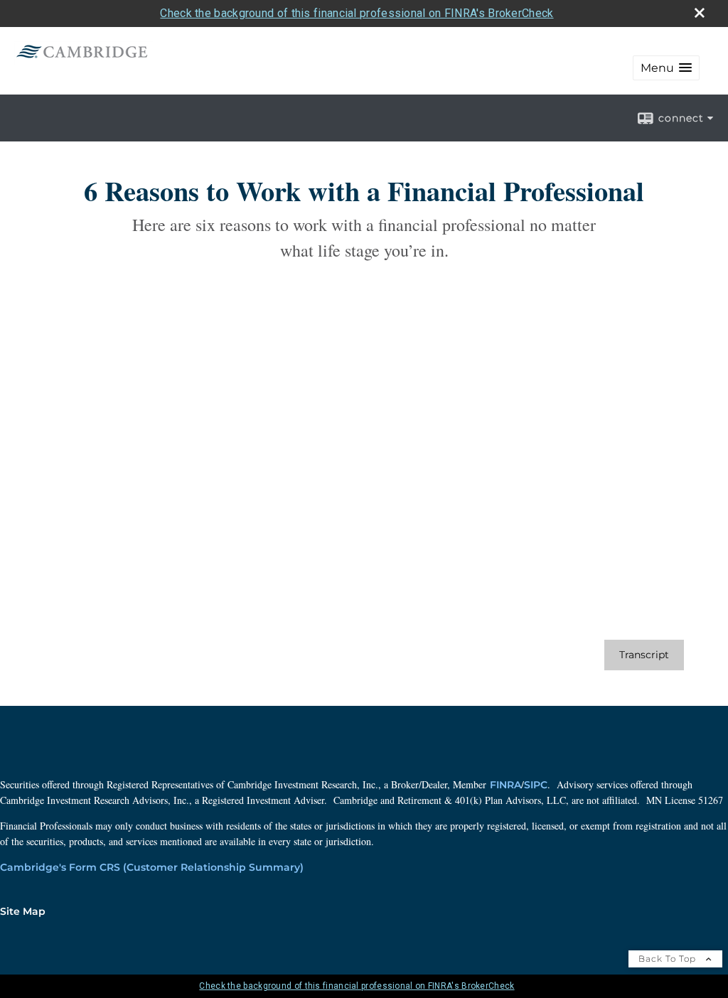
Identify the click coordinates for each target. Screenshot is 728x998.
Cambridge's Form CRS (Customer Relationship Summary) (152, 867)
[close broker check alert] (699, 12)
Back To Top (668, 958)
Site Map (23, 911)
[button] (666, 67)
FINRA (505, 784)
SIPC (535, 784)
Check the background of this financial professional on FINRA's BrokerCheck (356, 13)
